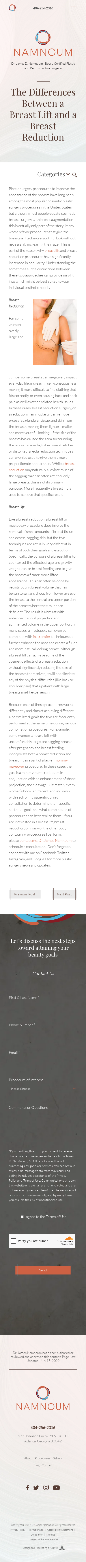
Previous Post (24, 894)
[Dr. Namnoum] (12, 10)
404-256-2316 (43, 8)
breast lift (52, 250)
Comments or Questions (28, 1107)
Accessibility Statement (60, 1529)
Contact (47, 1465)
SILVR (54, 1547)
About (28, 1458)
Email (14, 1052)
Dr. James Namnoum (27, 1353)
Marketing (41, 1547)
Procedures (42, 1458)
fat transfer (41, 636)
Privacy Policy (17, 1529)
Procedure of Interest (26, 1080)
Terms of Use (31, 1180)
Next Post (64, 894)
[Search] (73, 174)
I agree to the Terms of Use (45, 1216)
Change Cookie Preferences (43, 1539)
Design (26, 1547)
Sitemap (50, 1534)
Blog (36, 1465)
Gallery (57, 1458)
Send (43, 1270)
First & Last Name (24, 997)
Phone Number (22, 1025)
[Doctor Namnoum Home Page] (43, 28)
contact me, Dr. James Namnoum (46, 840)
